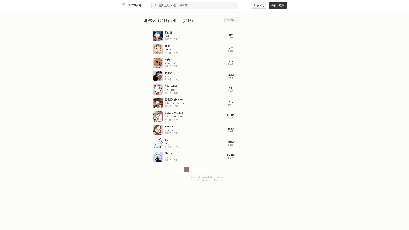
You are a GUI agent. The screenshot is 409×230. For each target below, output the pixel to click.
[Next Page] (207, 169)
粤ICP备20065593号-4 (207, 180)
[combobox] (194, 5)
